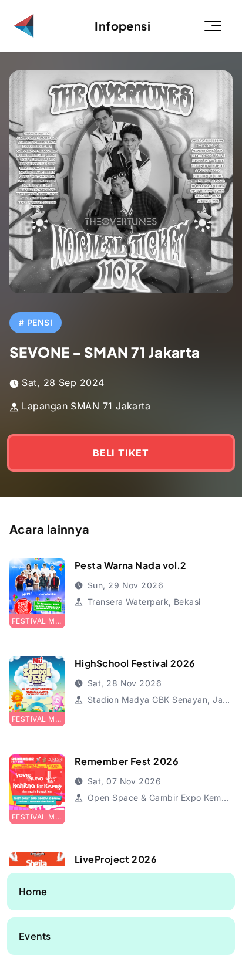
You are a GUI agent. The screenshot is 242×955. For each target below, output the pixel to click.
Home (33, 891)
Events (35, 936)
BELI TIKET (121, 453)
